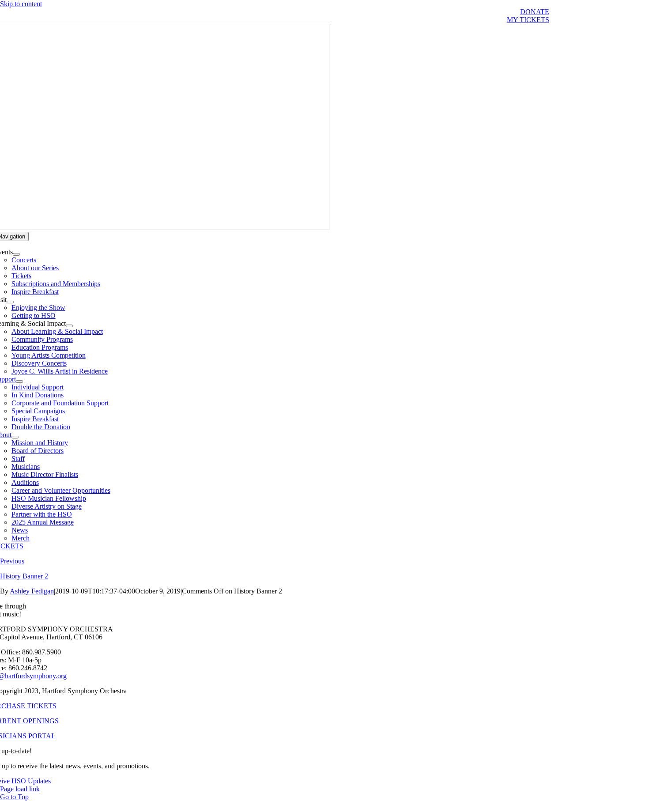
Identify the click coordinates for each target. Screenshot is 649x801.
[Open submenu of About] (15, 437)
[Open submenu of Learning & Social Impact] (69, 326)
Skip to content (21, 4)
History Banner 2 (24, 576)
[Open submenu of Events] (16, 254)
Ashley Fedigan (32, 591)
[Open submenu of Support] (19, 381)
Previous (12, 561)
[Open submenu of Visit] (10, 302)
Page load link (20, 789)
